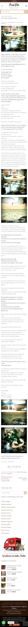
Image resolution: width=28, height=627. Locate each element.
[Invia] (25, 11)
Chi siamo (11, 602)
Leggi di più (16, 624)
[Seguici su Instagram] (13, 1)
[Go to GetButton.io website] (3, 625)
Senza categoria (5, 533)
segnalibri (9, 473)
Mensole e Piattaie (6, 527)
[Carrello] (26, 6)
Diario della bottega (6, 16)
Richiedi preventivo (20, 604)
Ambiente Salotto (6, 519)
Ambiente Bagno (5, 501)
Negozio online (19, 602)
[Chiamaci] (16, 1)
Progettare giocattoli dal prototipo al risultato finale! (6, 479)
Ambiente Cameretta (7, 510)
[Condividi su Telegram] (19, 467)
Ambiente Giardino (6, 516)
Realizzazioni (6, 603)
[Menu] (2, 6)
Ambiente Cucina (6, 513)
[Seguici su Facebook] (11, 1)
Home (5, 602)
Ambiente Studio (5, 524)
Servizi (12, 603)
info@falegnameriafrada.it (15, 613)
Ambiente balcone (6, 504)
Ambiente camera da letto (8, 507)
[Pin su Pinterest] (16, 467)
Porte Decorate (5, 530)
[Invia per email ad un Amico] (14, 467)
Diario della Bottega (8, 604)
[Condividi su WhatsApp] (8, 467)
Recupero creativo (20, 603)
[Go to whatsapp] (3, 622)
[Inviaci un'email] (14, 1)
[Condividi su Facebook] (11, 467)
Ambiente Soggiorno (7, 521)
